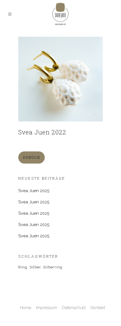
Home (25, 307)
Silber (35, 267)
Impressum (46, 307)
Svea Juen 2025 (33, 190)
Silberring (52, 267)
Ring (22, 267)
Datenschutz (74, 307)
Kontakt (98, 307)
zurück (31, 157)
